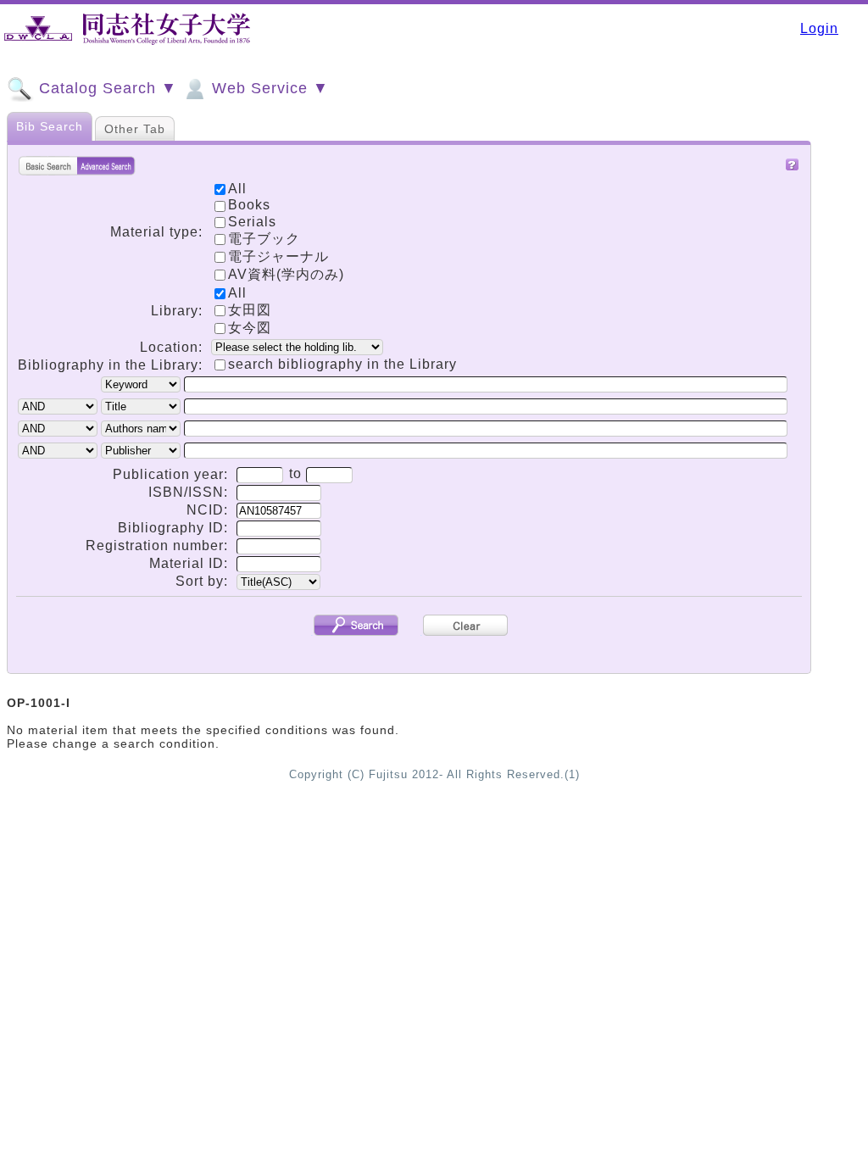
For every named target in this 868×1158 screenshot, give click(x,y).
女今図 (249, 327)
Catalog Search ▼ (105, 88)
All (237, 293)
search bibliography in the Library (342, 364)
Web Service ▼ (268, 88)
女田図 (249, 310)
